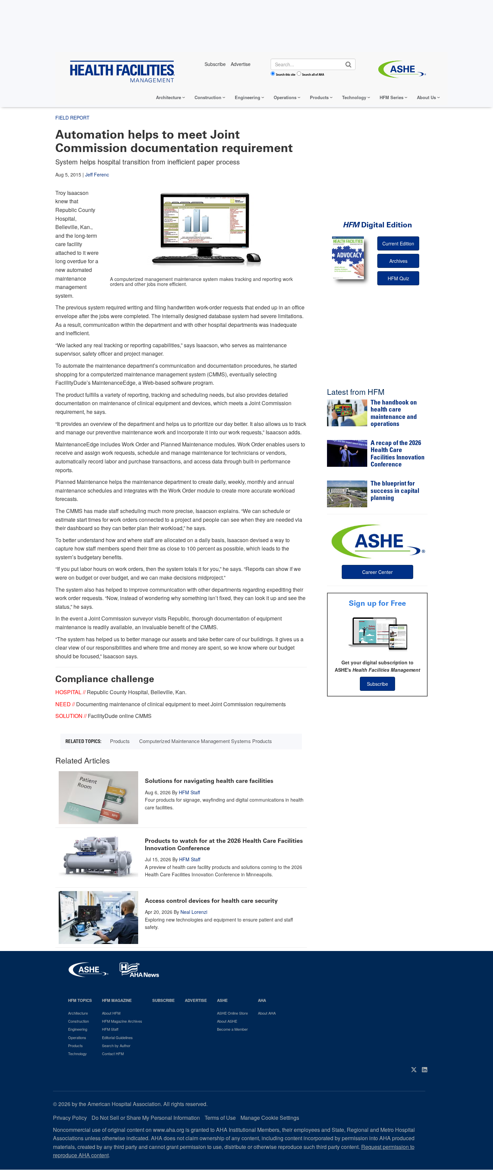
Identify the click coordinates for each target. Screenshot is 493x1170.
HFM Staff (189, 792)
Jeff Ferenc (97, 174)
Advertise (196, 1000)
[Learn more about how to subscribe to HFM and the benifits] (377, 633)
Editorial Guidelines (117, 1037)
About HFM (111, 1013)
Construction (208, 97)
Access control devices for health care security (211, 900)
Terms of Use (220, 1117)
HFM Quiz (398, 278)
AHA (262, 1000)
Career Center (377, 572)
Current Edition (398, 243)
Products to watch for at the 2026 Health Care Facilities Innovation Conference (224, 844)
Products (319, 97)
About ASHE (227, 1021)
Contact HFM (113, 1053)
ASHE (222, 1000)
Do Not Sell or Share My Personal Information (146, 1117)
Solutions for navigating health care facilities (209, 781)
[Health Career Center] (377, 540)
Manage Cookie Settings (269, 1117)
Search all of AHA (313, 74)
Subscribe (377, 683)
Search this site (285, 74)
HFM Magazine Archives (122, 1021)
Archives (398, 261)
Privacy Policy (70, 1117)
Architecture (168, 97)
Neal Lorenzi (193, 911)
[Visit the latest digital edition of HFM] (348, 257)
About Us (426, 97)
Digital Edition (377, 224)
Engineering (247, 97)
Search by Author (116, 1045)
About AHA (267, 1013)
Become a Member (232, 1029)
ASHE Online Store (232, 1013)
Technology (354, 97)
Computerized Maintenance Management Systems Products (205, 740)
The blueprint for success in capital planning (395, 491)
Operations (285, 97)
